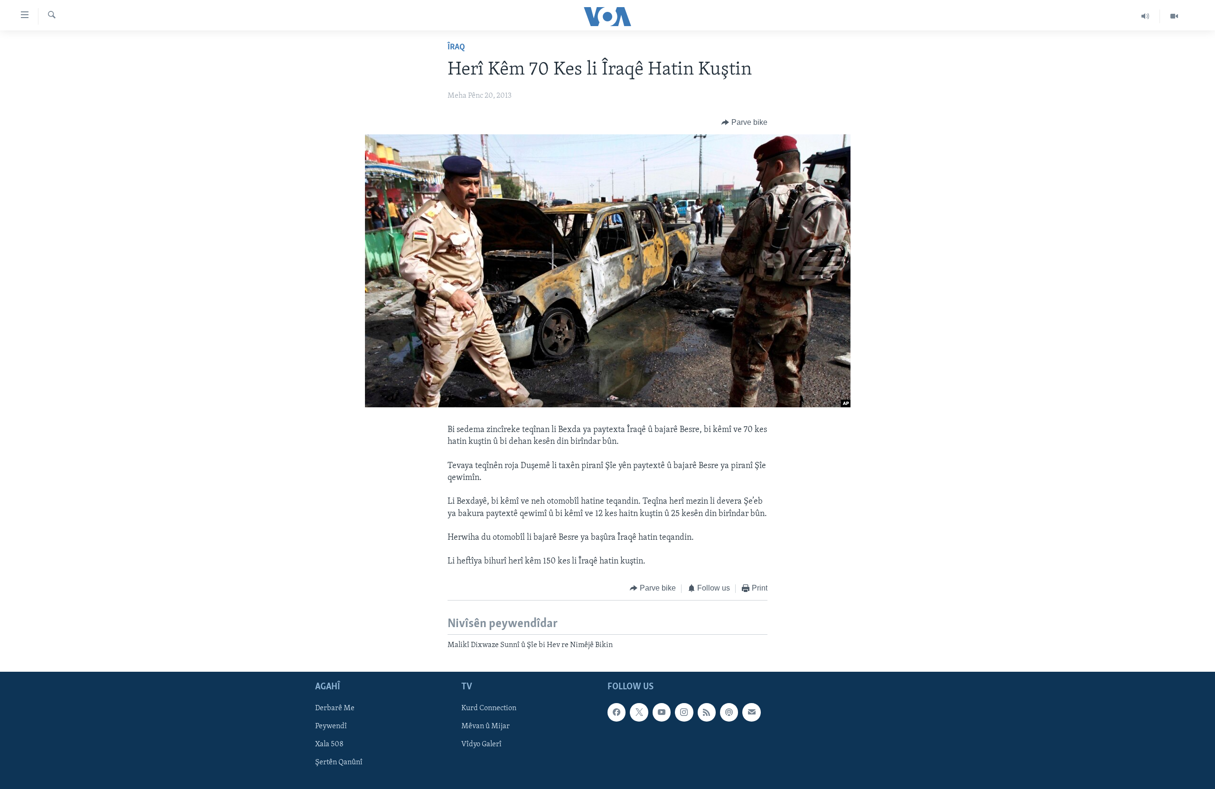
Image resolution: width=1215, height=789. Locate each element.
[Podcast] (729, 713)
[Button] (744, 122)
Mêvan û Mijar (485, 727)
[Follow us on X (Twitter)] (639, 713)
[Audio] (1145, 16)
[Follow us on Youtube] (662, 713)
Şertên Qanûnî (339, 763)
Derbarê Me (335, 709)
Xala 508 (329, 745)
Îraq (456, 47)
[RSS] (707, 713)
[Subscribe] (751, 713)
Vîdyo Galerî (481, 745)
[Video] (1174, 16)
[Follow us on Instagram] (684, 713)
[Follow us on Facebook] (617, 713)
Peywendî (331, 727)
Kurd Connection (488, 709)
